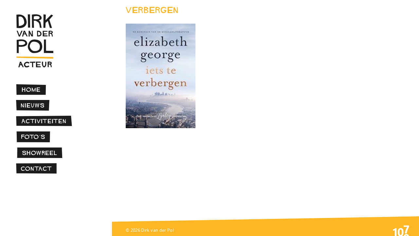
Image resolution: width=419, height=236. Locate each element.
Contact (36, 169)
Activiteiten (44, 121)
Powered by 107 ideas (401, 230)
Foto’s (33, 137)
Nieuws (33, 105)
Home (31, 90)
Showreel (39, 153)
